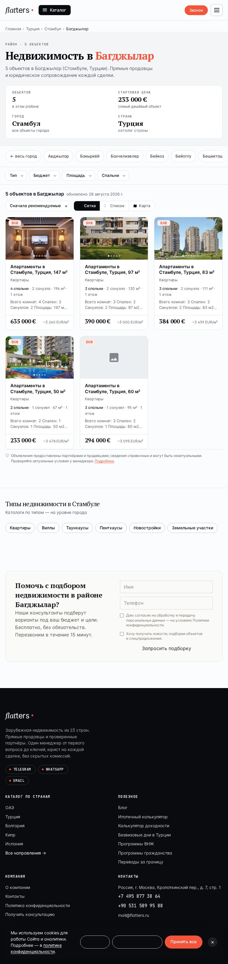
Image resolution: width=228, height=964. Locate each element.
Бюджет (42, 175)
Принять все (183, 941)
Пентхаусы (111, 527)
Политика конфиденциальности (37, 905)
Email (18, 780)
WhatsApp (55, 769)
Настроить (95, 941)
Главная (13, 28)
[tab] (87, 206)
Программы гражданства (145, 852)
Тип (13, 175)
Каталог (58, 9)
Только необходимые (137, 941)
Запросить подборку (166, 648)
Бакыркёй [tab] (89, 156)
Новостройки (147, 527)
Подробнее (104, 461)
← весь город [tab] (23, 156)
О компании (17, 887)
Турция (32, 28)
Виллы (48, 527)
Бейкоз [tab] (157, 156)
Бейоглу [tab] (183, 156)
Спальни (110, 175)
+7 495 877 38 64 (139, 896)
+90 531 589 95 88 (140, 906)
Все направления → (25, 852)
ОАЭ (9, 807)
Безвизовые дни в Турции (144, 834)
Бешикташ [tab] (213, 156)
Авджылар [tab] (58, 156)
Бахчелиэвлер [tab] (125, 156)
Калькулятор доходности (143, 825)
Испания (14, 843)
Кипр (10, 834)
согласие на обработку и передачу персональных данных (160, 617)
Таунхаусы (77, 527)
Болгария (15, 825)
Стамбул (53, 28)
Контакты (15, 896)
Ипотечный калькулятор (143, 816)
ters (17, 10)
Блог (122, 807)
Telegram (22, 769)
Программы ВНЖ (136, 843)
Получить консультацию (30, 914)
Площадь (75, 175)
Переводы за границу (140, 861)
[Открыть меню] (217, 10)
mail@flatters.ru (133, 915)
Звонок (196, 10)
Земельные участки (192, 527)
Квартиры (20, 527)
